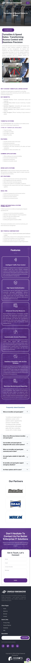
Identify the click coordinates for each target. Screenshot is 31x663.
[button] (15, 412)
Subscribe (25, 637)
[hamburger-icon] (27, 3)
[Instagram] (12, 646)
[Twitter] (7, 646)
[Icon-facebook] (3, 646)
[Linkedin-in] (17, 646)
